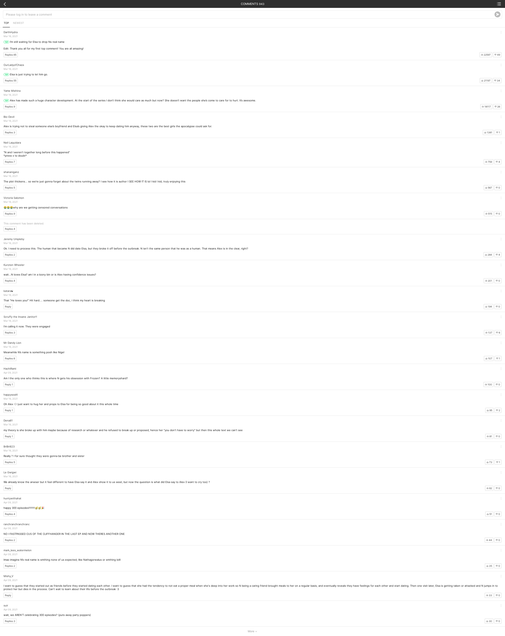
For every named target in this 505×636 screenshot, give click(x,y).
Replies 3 (10, 132)
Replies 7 (10, 161)
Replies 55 (10, 80)
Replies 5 (10, 187)
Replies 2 (10, 254)
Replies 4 (10, 228)
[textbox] (250, 14)
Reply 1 (9, 384)
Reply (8, 306)
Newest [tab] (18, 22)
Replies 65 (10, 54)
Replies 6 (10, 358)
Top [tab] (6, 22)
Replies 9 (10, 106)
